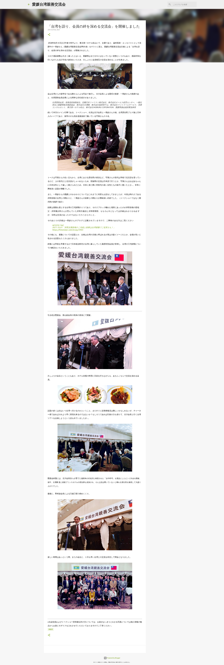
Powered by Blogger (113, 658)
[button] (49, 34)
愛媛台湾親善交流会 (49, 4)
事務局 (51, 629)
